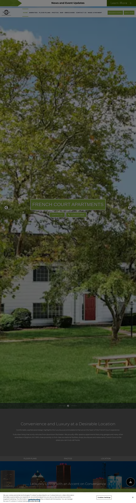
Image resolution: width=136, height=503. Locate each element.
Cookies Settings (104, 497)
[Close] (133, 497)
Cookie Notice (34, 501)
